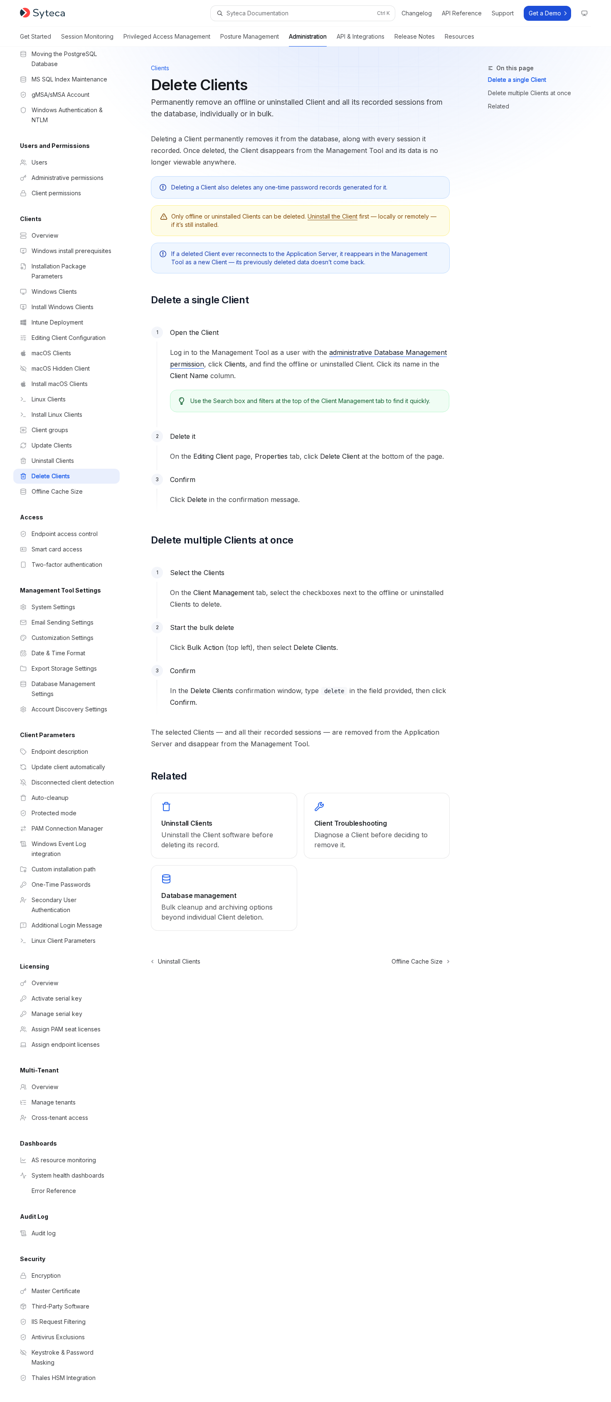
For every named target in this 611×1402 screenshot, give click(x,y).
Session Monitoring (87, 36)
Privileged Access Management (166, 36)
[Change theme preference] (584, 13)
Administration (308, 36)
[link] (224, 825)
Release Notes (414, 36)
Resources (459, 36)
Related (498, 106)
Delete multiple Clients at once (529, 92)
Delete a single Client (517, 79)
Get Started (35, 36)
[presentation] (73, 724)
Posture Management (249, 36)
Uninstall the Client (332, 216)
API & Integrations (360, 36)
